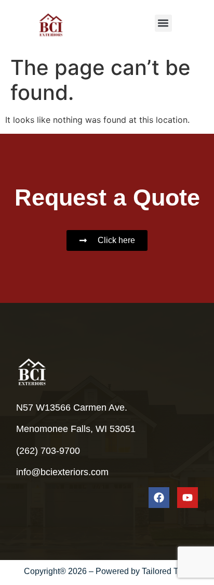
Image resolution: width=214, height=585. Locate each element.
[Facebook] (159, 497)
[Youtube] (187, 497)
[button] (163, 23)
